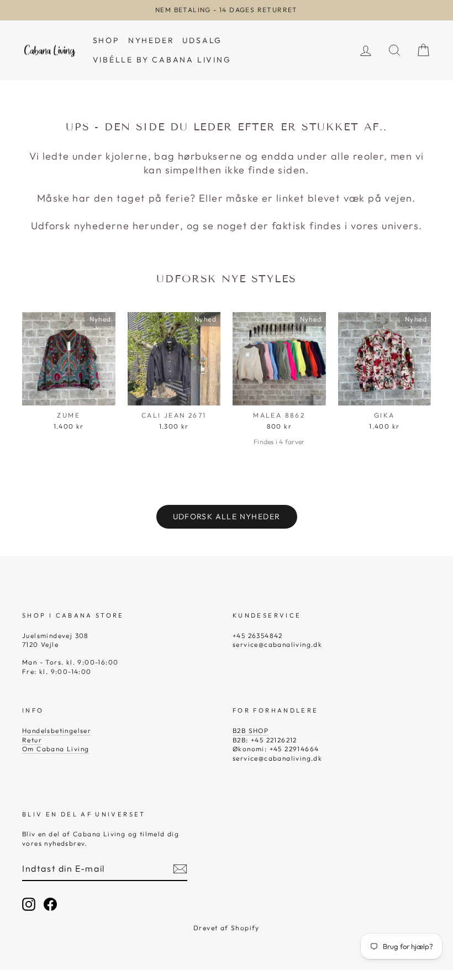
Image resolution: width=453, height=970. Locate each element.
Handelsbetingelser (56, 730)
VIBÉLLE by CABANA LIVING (162, 60)
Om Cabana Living (55, 749)
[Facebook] (50, 904)
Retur (32, 740)
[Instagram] (28, 904)
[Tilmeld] (180, 869)
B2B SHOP (250, 730)
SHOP (106, 40)
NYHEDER (151, 40)
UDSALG (202, 40)
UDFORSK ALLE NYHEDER (227, 516)
